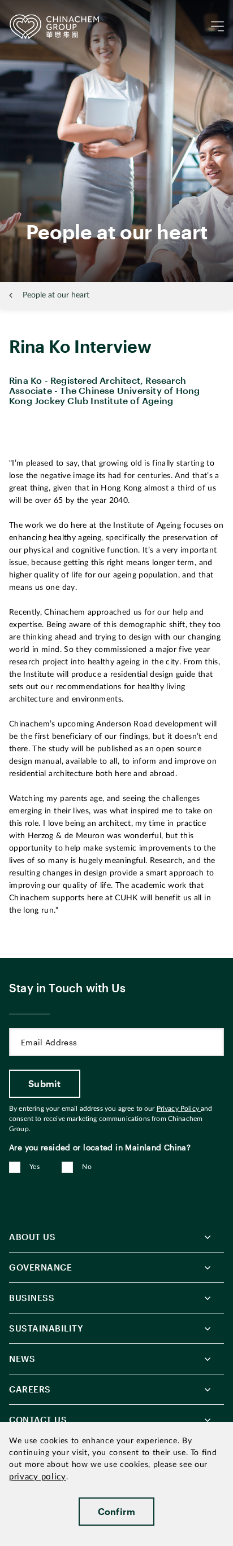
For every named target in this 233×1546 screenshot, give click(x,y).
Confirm (117, 1511)
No (87, 1166)
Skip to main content (43, 9)
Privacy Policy (179, 1108)
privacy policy (37, 1477)
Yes (34, 1166)
